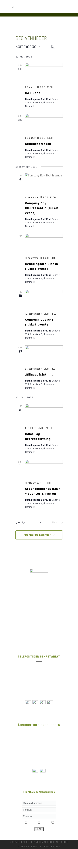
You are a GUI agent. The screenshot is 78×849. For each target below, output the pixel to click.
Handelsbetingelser (39, 636)
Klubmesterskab (38, 144)
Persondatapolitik (39, 628)
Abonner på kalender (37, 535)
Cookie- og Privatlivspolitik (39, 619)
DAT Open (32, 93)
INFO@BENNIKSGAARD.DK (53, 605)
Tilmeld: (19, 823)
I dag (39, 522)
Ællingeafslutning (39, 374)
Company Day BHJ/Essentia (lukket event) (42, 208)
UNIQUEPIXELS (52, 846)
